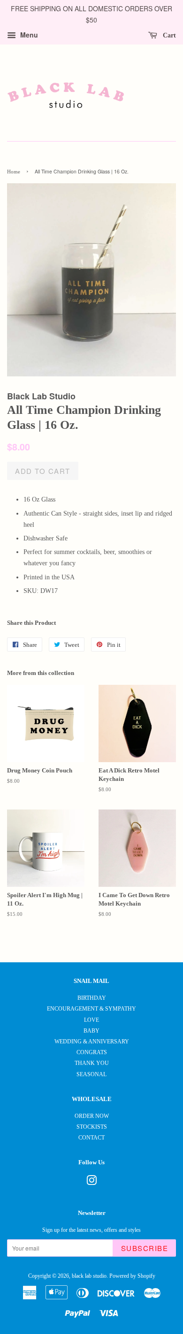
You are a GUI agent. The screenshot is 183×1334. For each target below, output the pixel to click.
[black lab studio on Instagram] (91, 1182)
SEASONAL (91, 1074)
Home (13, 171)
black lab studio (89, 1276)
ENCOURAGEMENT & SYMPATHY (91, 1008)
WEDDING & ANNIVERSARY (91, 1041)
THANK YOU (92, 1063)
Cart (168, 34)
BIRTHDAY (91, 998)
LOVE (91, 1020)
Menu (28, 34)
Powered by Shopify (132, 1276)
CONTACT (91, 1137)
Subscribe (144, 1248)
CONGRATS (91, 1052)
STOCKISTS (91, 1127)
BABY (91, 1030)
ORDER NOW (92, 1116)
